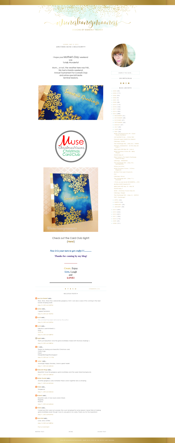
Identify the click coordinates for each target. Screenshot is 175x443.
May (116, 131)
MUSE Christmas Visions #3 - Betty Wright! (124, 152)
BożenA (39, 395)
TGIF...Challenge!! (119, 197)
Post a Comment (43, 427)
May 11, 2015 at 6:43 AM (45, 404)
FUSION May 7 (118, 188)
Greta (39, 408)
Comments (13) (94, 289)
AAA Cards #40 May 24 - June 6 (124, 149)
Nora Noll (40, 418)
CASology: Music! (119, 176)
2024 (115, 93)
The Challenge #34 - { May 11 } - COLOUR (124, 179)
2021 (115, 100)
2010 (115, 218)
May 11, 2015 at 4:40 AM (45, 366)
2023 (115, 95)
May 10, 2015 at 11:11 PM (46, 357)
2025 (115, 91)
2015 (115, 113)
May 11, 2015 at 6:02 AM (45, 383)
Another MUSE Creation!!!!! (122, 184)
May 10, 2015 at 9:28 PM (45, 335)
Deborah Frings (42, 370)
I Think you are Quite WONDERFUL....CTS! (127, 182)
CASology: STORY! (119, 141)
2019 (115, 104)
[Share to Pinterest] (70, 289)
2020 (115, 102)
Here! (71, 241)
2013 (115, 212)
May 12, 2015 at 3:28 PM (45, 423)
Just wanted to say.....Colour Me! (124, 137)
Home (71, 431)
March (117, 202)
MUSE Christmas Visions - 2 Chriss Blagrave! (124, 169)
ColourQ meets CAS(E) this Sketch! (125, 139)
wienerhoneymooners (74, 440)
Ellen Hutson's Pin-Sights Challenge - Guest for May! (125, 157)
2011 (115, 216)
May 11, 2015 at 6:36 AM (45, 392)
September (119, 122)
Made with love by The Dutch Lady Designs (98, 440)
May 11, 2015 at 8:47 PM (45, 414)
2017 (115, 109)
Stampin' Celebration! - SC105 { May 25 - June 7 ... (126, 146)
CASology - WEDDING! (121, 160)
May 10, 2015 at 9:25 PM (45, 322)
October (118, 120)
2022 (115, 97)
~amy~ (39, 361)
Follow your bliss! (119, 166)
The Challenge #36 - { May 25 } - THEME (126, 143)
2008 (115, 223)
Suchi (39, 317)
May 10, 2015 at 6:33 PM (45, 305)
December (118, 115)
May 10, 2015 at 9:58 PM (45, 343)
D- (38, 347)
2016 (115, 111)
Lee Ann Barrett (42, 298)
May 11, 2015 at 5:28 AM (45, 374)
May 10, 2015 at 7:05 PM (45, 314)
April (117, 200)
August (118, 124)
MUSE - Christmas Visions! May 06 (124, 190)
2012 (115, 214)
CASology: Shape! (119, 193)
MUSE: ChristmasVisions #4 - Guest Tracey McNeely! (124, 134)
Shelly (39, 387)
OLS (115, 174)
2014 (115, 209)
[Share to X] (65, 289)
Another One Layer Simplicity (123, 172)
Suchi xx (40, 332)
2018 (115, 107)
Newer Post (39, 431)
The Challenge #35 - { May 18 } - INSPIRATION (124, 163)
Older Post (102, 431)
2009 (115, 221)
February (118, 204)
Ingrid (39, 338)
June (116, 129)
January (118, 207)
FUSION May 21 (118, 155)
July (116, 127)
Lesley (39, 309)
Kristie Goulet (41, 378)
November (119, 118)
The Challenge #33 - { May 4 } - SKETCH (126, 195)
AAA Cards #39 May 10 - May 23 (124, 186)
